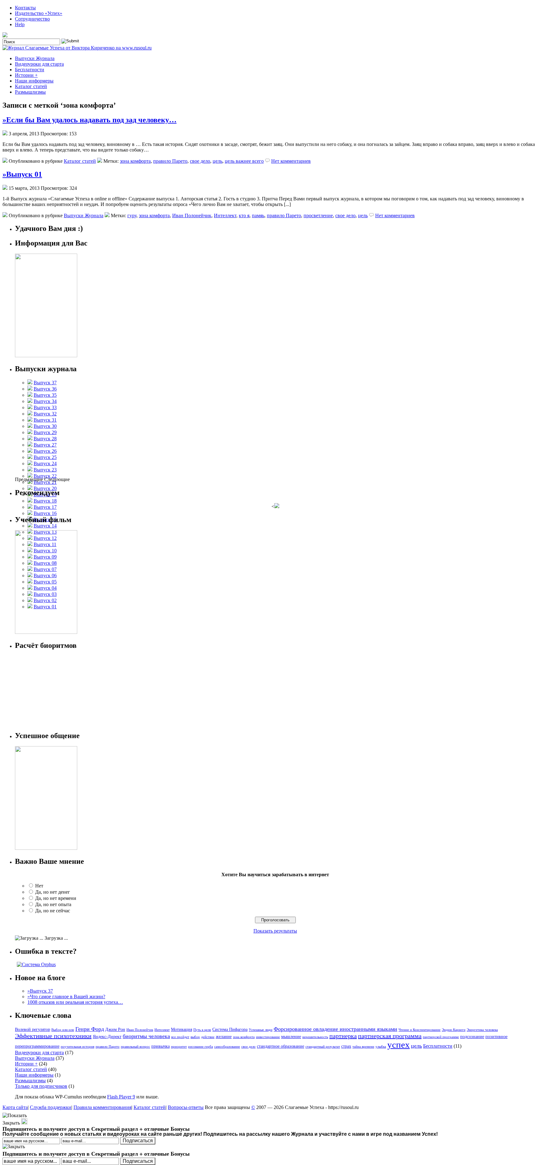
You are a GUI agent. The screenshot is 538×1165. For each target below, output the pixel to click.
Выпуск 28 (45, 438)
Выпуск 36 (45, 388)
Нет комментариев (291, 161)
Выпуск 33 (45, 407)
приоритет (179, 1046)
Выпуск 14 (45, 525)
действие (208, 1037)
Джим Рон (115, 1029)
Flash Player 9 (121, 1096)
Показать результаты (275, 930)
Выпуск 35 (45, 395)
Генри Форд (89, 1029)
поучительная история (77, 1046)
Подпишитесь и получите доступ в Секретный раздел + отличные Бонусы (96, 1153)
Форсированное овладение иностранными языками (335, 1029)
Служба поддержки (50, 1107)
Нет (39, 885)
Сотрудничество (32, 18)
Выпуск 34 (45, 401)
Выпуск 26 (45, 451)
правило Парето (170, 161)
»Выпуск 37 (40, 991)
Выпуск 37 (45, 382)
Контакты (25, 7)
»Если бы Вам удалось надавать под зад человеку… (89, 120)
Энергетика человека (482, 1030)
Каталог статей (31, 86)
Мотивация (181, 1029)
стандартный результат (322, 1046)
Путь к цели (202, 1030)
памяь (258, 215)
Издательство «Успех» (38, 13)
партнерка (343, 1035)
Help (20, 24)
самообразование (227, 1046)
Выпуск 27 (45, 444)
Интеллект (225, 215)
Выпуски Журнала (34, 58)
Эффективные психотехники (53, 1035)
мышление (291, 1036)
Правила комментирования (102, 1107)
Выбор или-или (62, 1030)
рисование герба (200, 1046)
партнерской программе (441, 1037)
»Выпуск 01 (22, 174)
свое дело (200, 161)
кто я (244, 215)
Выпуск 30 (45, 426)
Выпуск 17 (45, 507)
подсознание (472, 1036)
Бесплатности (29, 69)
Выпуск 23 (45, 469)
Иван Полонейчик (191, 215)
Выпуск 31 (45, 420)
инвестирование (268, 1037)
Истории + (26, 75)
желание (224, 1036)
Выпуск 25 (45, 457)
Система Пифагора (230, 1029)
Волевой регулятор (32, 1029)
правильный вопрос (135, 1046)
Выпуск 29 (45, 432)
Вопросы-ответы (186, 1107)
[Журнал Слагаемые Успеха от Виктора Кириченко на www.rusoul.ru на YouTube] (5, 35)
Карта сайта (15, 1107)
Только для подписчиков (41, 1086)
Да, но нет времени (55, 898)
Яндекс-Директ (107, 1036)
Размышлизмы (30, 92)
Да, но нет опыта (53, 904)
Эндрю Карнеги (453, 1030)
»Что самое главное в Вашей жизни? (66, 996)
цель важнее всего (244, 161)
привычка (160, 1046)
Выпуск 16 (45, 513)
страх (346, 1046)
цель (217, 161)
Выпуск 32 (45, 413)
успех (398, 1045)
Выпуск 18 (45, 500)
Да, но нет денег (52, 892)
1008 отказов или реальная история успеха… (75, 1002)
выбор (195, 1037)
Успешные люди (260, 1030)
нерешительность (315, 1037)
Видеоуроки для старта (39, 64)
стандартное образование (280, 1046)
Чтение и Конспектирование (420, 1030)
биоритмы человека (146, 1036)
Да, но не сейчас (52, 910)
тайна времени (363, 1046)
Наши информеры (34, 80)
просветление (318, 215)
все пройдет (180, 1037)
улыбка (380, 1046)
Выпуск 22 (45, 476)
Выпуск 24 (45, 463)
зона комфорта (135, 161)
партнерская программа (390, 1035)
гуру (131, 215)
